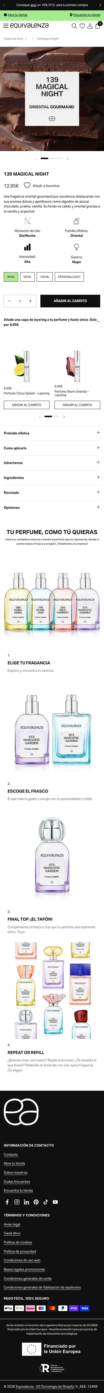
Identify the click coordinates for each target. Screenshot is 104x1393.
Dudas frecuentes (17, 1181)
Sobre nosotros (16, 1172)
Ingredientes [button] (14, 478)
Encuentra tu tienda (86, 14)
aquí (33, 5)
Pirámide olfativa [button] (16, 433)
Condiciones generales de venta (27, 1278)
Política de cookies (18, 1242)
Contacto (11, 1154)
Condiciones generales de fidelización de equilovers (42, 1287)
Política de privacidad (20, 1251)
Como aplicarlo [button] (15, 448)
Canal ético (12, 1233)
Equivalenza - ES (28, 1386)
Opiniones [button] (12, 507)
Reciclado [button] (11, 493)
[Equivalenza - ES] (29, 25)
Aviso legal (12, 1224)
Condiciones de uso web (22, 1260)
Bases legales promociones (24, 1269)
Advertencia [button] (13, 463)
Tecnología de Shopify (57, 1386)
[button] (74, 26)
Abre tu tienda (17, 14)
